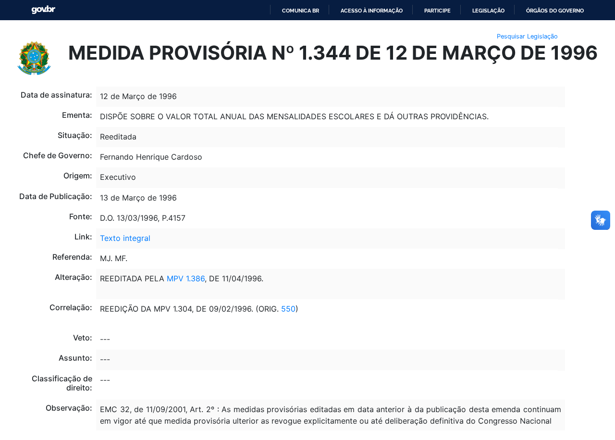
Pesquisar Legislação (527, 36)
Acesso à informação (372, 10)
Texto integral (125, 238)
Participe (437, 10)
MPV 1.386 (184, 278)
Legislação (488, 10)
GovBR (43, 9)
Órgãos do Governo (555, 10)
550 (287, 309)
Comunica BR (300, 10)
